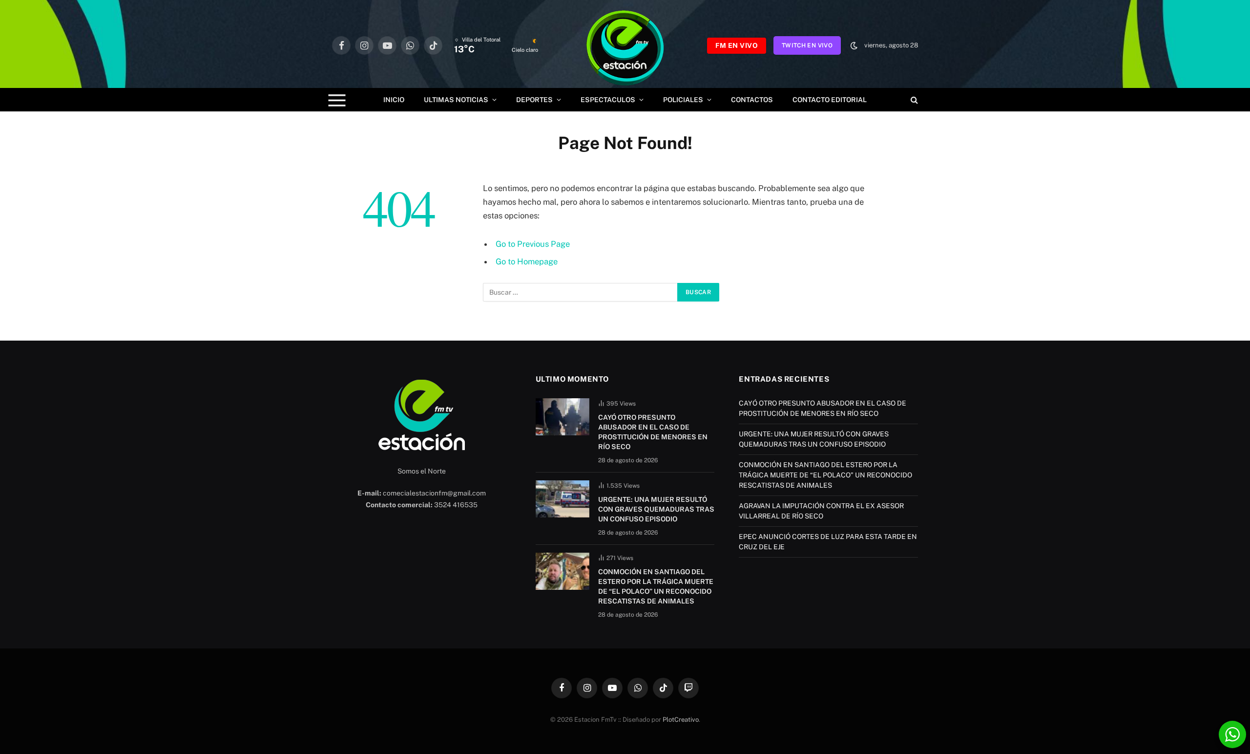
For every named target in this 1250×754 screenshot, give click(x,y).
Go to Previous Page (533, 244)
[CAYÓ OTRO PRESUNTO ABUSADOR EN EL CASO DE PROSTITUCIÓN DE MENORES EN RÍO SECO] (562, 416)
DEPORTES (534, 100)
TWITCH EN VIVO (807, 45)
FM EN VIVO (736, 45)
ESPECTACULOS (608, 100)
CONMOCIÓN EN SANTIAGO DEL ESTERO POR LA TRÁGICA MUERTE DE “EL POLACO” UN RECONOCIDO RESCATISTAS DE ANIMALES (655, 586)
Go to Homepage (527, 261)
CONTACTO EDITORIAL (829, 100)
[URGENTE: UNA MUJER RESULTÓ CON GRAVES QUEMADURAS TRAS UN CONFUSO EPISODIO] (562, 498)
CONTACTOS (752, 100)
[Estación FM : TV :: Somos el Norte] (625, 45)
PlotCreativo (681, 719)
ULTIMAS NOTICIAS (456, 100)
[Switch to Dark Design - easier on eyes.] (854, 45)
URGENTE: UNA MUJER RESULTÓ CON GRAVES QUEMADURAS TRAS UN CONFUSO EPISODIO (656, 509)
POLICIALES (683, 100)
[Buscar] (913, 100)
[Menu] (337, 100)
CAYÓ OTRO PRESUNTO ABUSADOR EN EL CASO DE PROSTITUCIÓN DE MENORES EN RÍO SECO (653, 432)
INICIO (393, 100)
